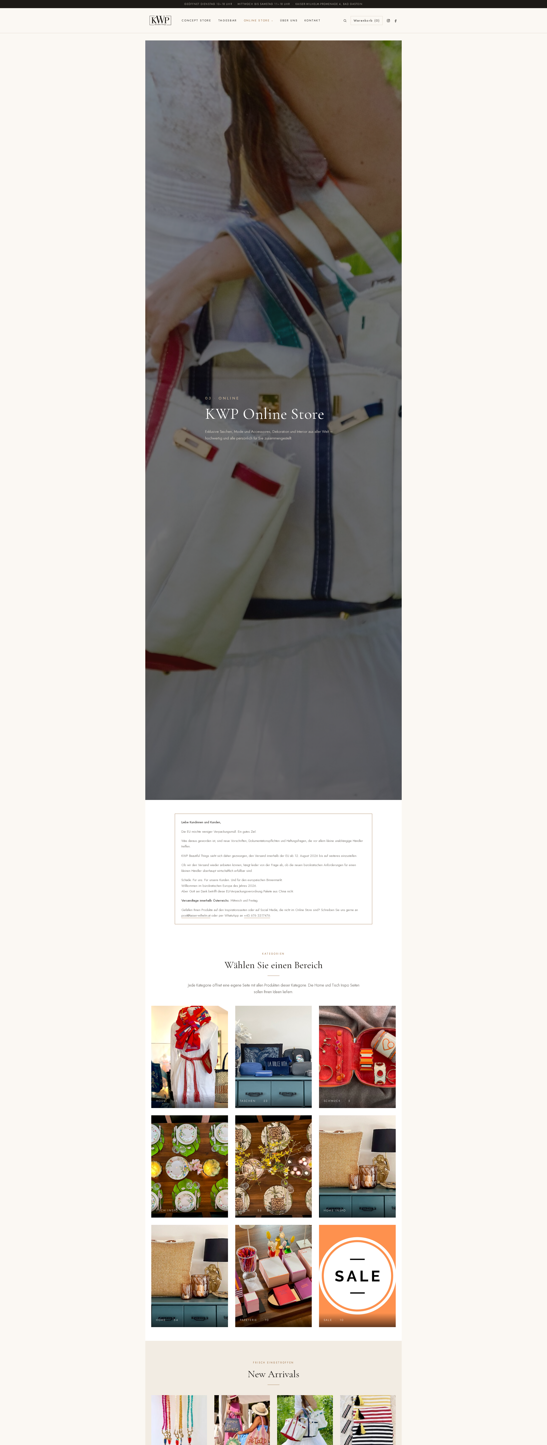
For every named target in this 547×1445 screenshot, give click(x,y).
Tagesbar (227, 20)
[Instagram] (388, 20)
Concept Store (196, 20)
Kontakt (312, 20)
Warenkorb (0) (367, 20)
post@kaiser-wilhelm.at (195, 915)
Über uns (289, 20)
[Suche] (345, 20)
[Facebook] (396, 20)
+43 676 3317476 (257, 915)
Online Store (257, 20)
